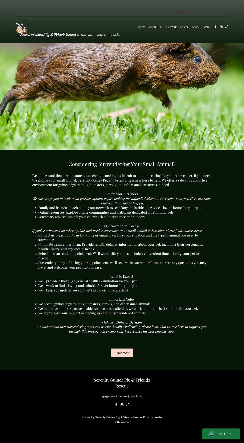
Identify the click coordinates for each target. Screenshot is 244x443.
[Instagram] (221, 27)
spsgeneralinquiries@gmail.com (122, 396)
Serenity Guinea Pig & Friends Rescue (48, 34)
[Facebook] (215, 27)
